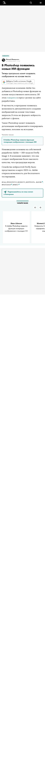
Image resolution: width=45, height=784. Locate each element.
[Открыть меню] (40, 2)
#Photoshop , (7, 185)
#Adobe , (39, 182)
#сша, (4, 182)
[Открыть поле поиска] (30, 2)
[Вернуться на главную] (4, 2)
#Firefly (16, 185)
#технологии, (12, 182)
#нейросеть (30, 182)
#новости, (22, 182)
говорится (12, 97)
